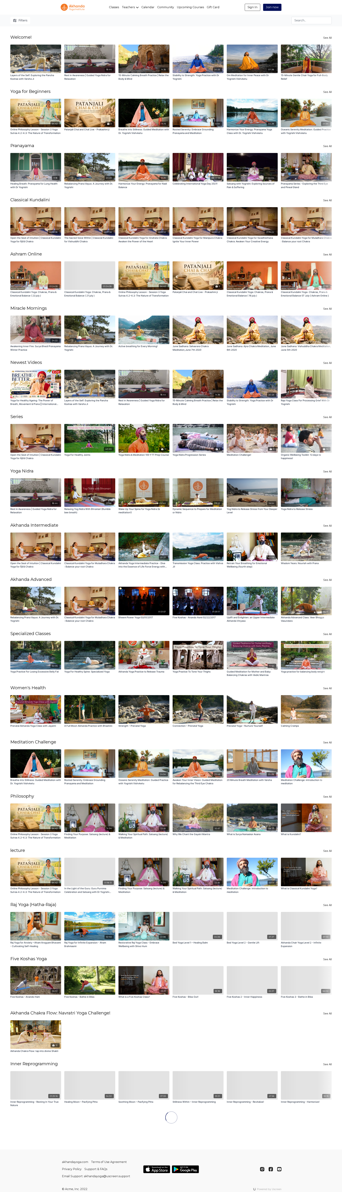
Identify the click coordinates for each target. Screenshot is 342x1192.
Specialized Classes (30, 633)
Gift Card (213, 7)
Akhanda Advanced (31, 579)
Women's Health (28, 687)
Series (16, 416)
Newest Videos (26, 362)
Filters (23, 20)
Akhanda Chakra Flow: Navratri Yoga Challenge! (60, 1012)
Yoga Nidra (21, 471)
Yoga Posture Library (32, 1168)
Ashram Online (26, 254)
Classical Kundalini (30, 199)
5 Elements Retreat (30, 1118)
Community (165, 7)
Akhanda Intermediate (34, 525)
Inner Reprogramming (34, 1063)
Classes (114, 7)
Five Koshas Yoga (28, 958)
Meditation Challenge (33, 742)
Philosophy (22, 796)
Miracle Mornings (28, 308)
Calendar (147, 7)
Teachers (129, 7)
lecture (17, 850)
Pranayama (22, 145)
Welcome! (21, 37)
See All (327, 37)
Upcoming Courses (190, 7)
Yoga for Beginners (30, 91)
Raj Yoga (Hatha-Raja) (33, 904)
